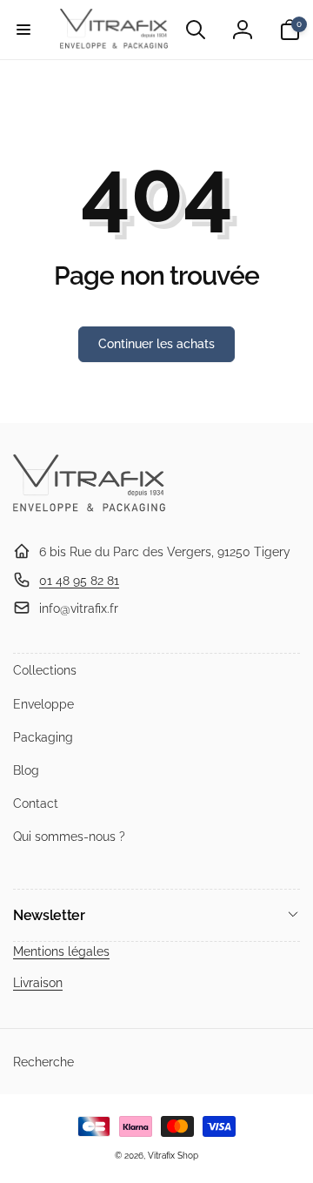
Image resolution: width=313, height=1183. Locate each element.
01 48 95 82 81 (79, 581)
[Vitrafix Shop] (89, 509)
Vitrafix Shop (173, 1155)
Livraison (38, 983)
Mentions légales (61, 951)
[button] (23, 29)
